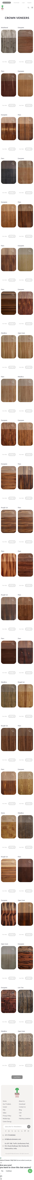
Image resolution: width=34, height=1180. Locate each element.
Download (22, 1104)
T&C (20, 1115)
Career (5, 1107)
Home (5, 1101)
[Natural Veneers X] (12, 1131)
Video (4, 1113)
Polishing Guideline (24, 1118)
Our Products (7, 1104)
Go (29, 1126)
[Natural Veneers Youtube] (15, 1131)
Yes (2, 1171)
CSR (20, 1113)
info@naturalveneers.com (13, 1139)
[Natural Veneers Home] (17, 1092)
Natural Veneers (15, 1153)
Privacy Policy (7, 1115)
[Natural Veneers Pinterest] (25, 1131)
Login (23, 2)
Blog (20, 1110)
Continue (9, 1171)
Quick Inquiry (6, 2)
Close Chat (4, 1174)
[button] (32, 7)
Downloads (16, 2)
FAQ (4, 1110)
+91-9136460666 (10, 1135)
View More (4, 61)
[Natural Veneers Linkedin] (18, 1131)
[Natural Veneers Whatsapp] (9, 1131)
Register (29, 2)
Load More (17, 1077)
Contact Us (22, 1107)
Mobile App (6, 1118)
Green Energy (7, 1121)
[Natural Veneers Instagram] (28, 1131)
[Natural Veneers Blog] (21, 1131)
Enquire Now (12, 61)
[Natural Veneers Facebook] (5, 1131)
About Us (22, 1101)
